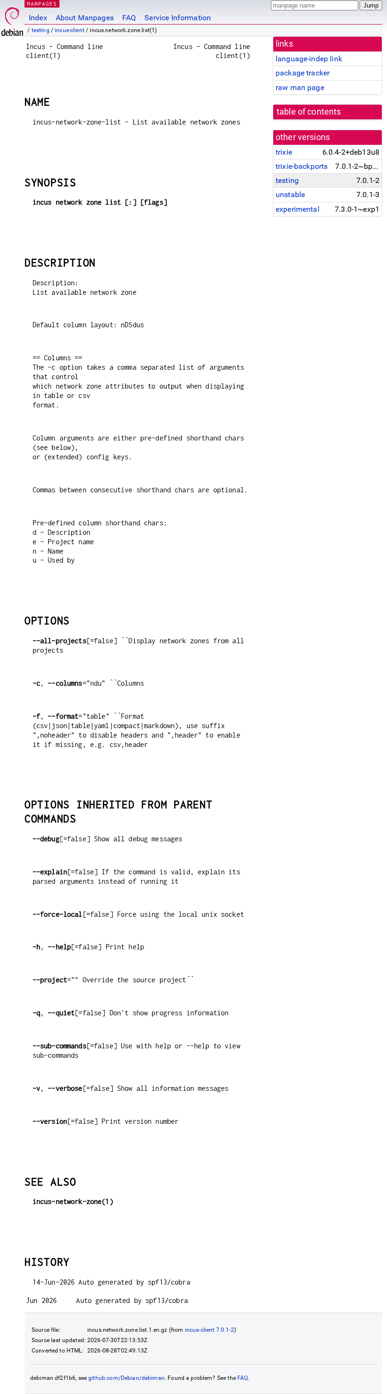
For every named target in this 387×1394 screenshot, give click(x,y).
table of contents (309, 111)
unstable (290, 194)
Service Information (177, 17)
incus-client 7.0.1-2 (209, 1330)
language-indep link (309, 58)
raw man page (300, 87)
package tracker (302, 72)
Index (38, 17)
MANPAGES (42, 3)
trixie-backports (302, 166)
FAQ (129, 17)
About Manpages (85, 17)
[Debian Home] (12, 19)
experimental (298, 209)
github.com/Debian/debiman (126, 1378)
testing (41, 30)
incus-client (69, 30)
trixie (284, 152)
